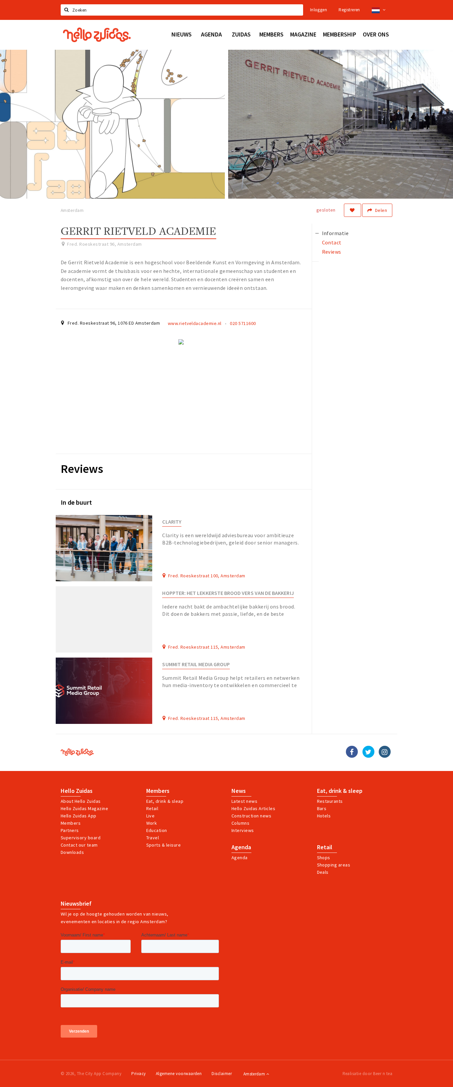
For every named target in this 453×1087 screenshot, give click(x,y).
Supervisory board (80, 838)
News (238, 791)
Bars (322, 808)
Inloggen (318, 10)
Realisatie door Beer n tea (367, 1073)
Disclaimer (222, 1073)
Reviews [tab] (331, 251)
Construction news (251, 816)
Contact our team (79, 845)
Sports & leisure (163, 845)
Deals (323, 872)
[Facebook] (352, 752)
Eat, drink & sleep (339, 791)
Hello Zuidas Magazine (84, 808)
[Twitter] (368, 752)
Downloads (72, 852)
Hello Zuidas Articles (253, 808)
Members (71, 823)
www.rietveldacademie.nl (195, 323)
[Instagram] (385, 752)
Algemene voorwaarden (179, 1073)
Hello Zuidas (77, 791)
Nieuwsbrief (76, 903)
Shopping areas (334, 865)
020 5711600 (243, 323)
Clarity (171, 522)
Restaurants (330, 801)
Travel (152, 838)
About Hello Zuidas (81, 801)
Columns (240, 823)
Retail (152, 808)
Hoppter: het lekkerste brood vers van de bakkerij (227, 593)
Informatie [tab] (335, 233)
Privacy (138, 1073)
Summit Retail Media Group (196, 664)
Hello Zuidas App (79, 816)
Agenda (241, 847)
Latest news (244, 801)
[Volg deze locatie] (352, 210)
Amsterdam (254, 1074)
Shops (323, 858)
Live (150, 816)
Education (156, 830)
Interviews (242, 830)
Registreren (349, 10)
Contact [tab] (332, 242)
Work (151, 823)
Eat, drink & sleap (165, 801)
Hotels (324, 816)
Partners (70, 830)
